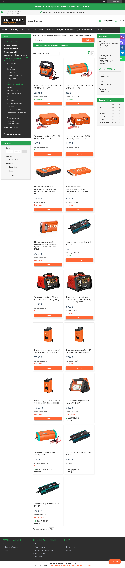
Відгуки (68, 550)
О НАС (99, 30)
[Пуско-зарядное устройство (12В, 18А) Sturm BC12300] (48, 70)
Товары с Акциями (11, 547)
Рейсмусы (10, 100)
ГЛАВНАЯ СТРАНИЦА (10, 30)
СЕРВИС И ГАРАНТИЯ (46, 30)
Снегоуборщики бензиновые (13, 68)
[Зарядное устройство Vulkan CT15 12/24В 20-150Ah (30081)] (48, 282)
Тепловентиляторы (14, 109)
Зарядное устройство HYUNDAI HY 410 (47, 505)
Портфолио (39, 557)
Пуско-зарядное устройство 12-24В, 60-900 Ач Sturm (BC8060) (79, 351)
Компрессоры (12, 79)
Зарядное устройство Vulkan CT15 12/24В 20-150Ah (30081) (46, 298)
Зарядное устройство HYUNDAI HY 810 (78, 453)
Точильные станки (13, 118)
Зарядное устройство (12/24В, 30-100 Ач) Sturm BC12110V (78, 137)
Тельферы (11, 106)
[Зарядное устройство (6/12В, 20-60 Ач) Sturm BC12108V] (48, 121)
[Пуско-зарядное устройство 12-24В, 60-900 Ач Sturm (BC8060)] (79, 335)
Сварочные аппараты (15, 75)
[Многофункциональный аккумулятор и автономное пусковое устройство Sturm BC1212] (48, 171)
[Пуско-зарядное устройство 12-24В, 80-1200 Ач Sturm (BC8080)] (48, 385)
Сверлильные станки (14, 103)
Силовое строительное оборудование (12, 59)
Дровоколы (11, 72)
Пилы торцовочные (14, 93)
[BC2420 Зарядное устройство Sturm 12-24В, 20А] (79, 385)
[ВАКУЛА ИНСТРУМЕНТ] (13, 21)
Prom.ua (73, 563)
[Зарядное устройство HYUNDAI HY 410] (48, 488)
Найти (88, 40)
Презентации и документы (44, 550)
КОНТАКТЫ (70, 30)
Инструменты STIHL (11, 52)
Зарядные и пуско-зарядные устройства (15, 83)
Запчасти (7, 131)
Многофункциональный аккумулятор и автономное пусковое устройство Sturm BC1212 (45, 190)
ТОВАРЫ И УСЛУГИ (28, 30)
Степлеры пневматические (13, 122)
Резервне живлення (11, 49)
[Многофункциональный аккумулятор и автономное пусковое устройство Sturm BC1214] (48, 226)
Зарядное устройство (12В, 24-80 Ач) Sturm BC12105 (79, 86)
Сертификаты (40, 547)
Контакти (69, 544)
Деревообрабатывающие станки (16, 114)
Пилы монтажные (13, 90)
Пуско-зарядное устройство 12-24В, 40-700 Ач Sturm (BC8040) (47, 351)
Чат (116, 562)
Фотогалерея (40, 553)
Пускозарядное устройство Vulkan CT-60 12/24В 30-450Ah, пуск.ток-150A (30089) (78, 299)
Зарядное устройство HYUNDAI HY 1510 (78, 243)
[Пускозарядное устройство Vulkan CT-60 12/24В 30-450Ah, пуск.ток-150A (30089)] (79, 282)
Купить (48, 104)
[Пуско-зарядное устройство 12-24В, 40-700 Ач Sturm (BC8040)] (48, 335)
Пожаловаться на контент (59, 566)
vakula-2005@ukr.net (109, 69)
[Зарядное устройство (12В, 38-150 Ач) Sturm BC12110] (48, 437)
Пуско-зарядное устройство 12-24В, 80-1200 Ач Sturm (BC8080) (47, 401)
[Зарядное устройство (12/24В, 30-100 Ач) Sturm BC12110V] (79, 121)
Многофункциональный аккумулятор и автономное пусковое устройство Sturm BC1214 (45, 245)
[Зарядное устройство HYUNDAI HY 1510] (79, 226)
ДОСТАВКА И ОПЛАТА (86, 30)
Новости (8, 544)
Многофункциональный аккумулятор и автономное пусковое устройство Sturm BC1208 (77, 190)
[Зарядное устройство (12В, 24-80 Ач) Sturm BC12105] (79, 70)
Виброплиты (11, 64)
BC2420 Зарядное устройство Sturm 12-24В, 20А (78, 401)
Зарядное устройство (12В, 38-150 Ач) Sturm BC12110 (46, 453)
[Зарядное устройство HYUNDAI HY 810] (79, 437)
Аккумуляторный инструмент (14, 55)
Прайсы (38, 544)
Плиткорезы (11, 97)
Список (92, 53)
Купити (86, 6)
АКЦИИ (60, 30)
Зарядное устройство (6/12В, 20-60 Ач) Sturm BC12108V (47, 137)
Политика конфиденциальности (80, 566)
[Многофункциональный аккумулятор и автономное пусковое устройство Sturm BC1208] (79, 171)
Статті (7, 550)
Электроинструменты (11, 45)
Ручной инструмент (11, 128)
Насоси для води (13, 87)
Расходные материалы (12, 134)
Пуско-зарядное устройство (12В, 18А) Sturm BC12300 (47, 86)
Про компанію (71, 547)
